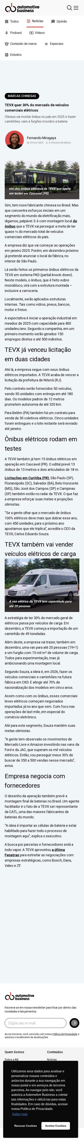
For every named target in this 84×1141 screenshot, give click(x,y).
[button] (74, 1023)
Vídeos (40, 33)
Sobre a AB (12, 1059)
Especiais (56, 44)
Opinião (62, 21)
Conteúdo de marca (23, 44)
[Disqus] (42, 931)
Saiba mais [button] (20, 1114)
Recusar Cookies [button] (25, 1125)
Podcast (16, 33)
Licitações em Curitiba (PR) (27, 478)
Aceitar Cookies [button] (55, 1125)
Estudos (15, 55)
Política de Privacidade (65, 1034)
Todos (14, 21)
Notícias (37, 21)
